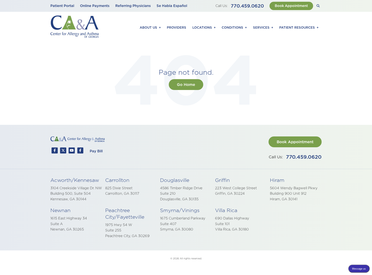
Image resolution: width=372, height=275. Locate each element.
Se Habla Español (172, 5)
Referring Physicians (133, 5)
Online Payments (94, 5)
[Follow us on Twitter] (63, 151)
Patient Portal (62, 5)
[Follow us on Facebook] (54, 151)
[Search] (318, 6)
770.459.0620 (247, 6)
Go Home (186, 84)
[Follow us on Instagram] (80, 151)
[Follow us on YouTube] (71, 151)
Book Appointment (291, 5)
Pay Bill (96, 151)
